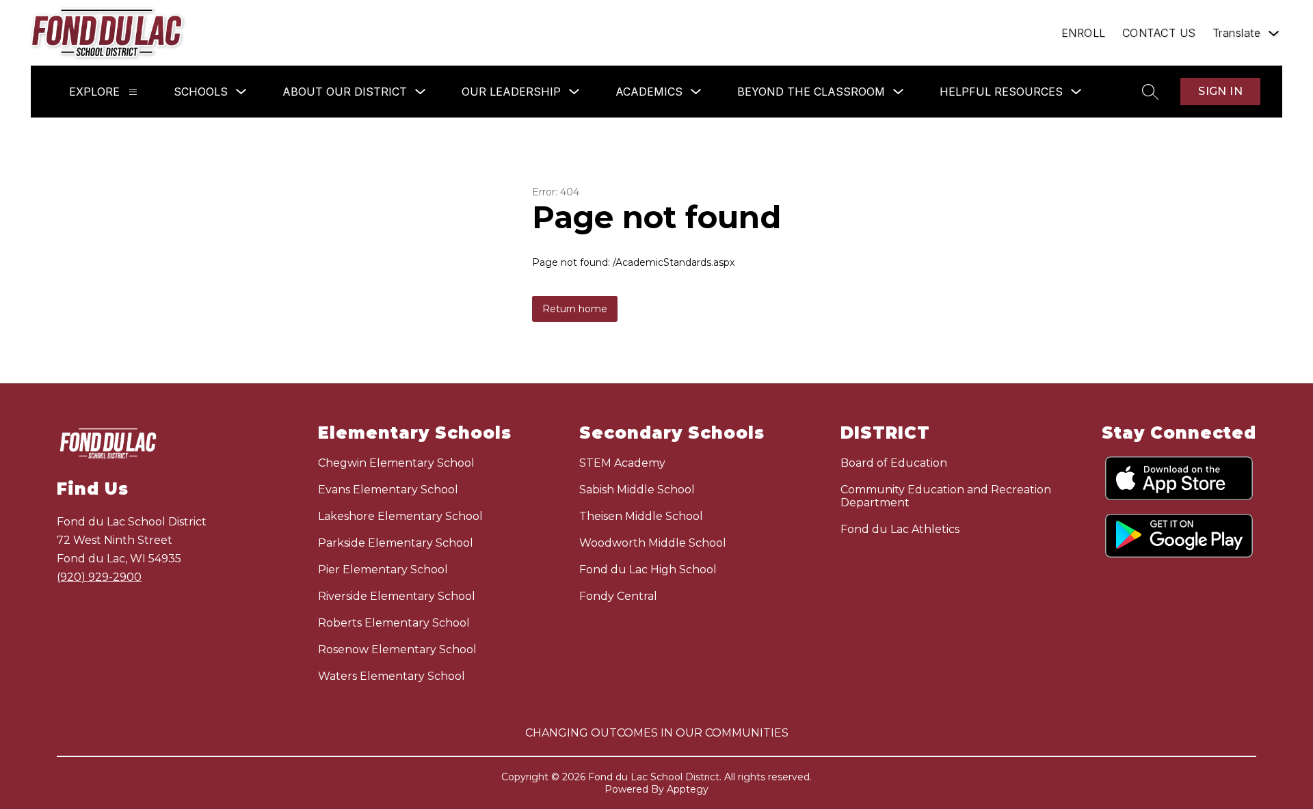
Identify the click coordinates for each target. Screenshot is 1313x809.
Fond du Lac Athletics (899, 529)
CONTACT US (1159, 33)
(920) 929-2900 (99, 577)
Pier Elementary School (383, 569)
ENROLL (1083, 33)
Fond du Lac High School (648, 569)
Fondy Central (618, 596)
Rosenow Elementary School (397, 649)
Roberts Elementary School (394, 622)
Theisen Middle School (641, 516)
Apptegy (687, 789)
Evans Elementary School (388, 489)
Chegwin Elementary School (396, 462)
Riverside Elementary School (396, 596)
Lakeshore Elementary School (400, 516)
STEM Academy (622, 462)
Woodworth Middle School (652, 542)
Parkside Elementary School (395, 542)
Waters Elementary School (391, 676)
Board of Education (893, 462)
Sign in (1220, 91)
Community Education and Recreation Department (945, 496)
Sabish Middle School (637, 489)
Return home (574, 309)
